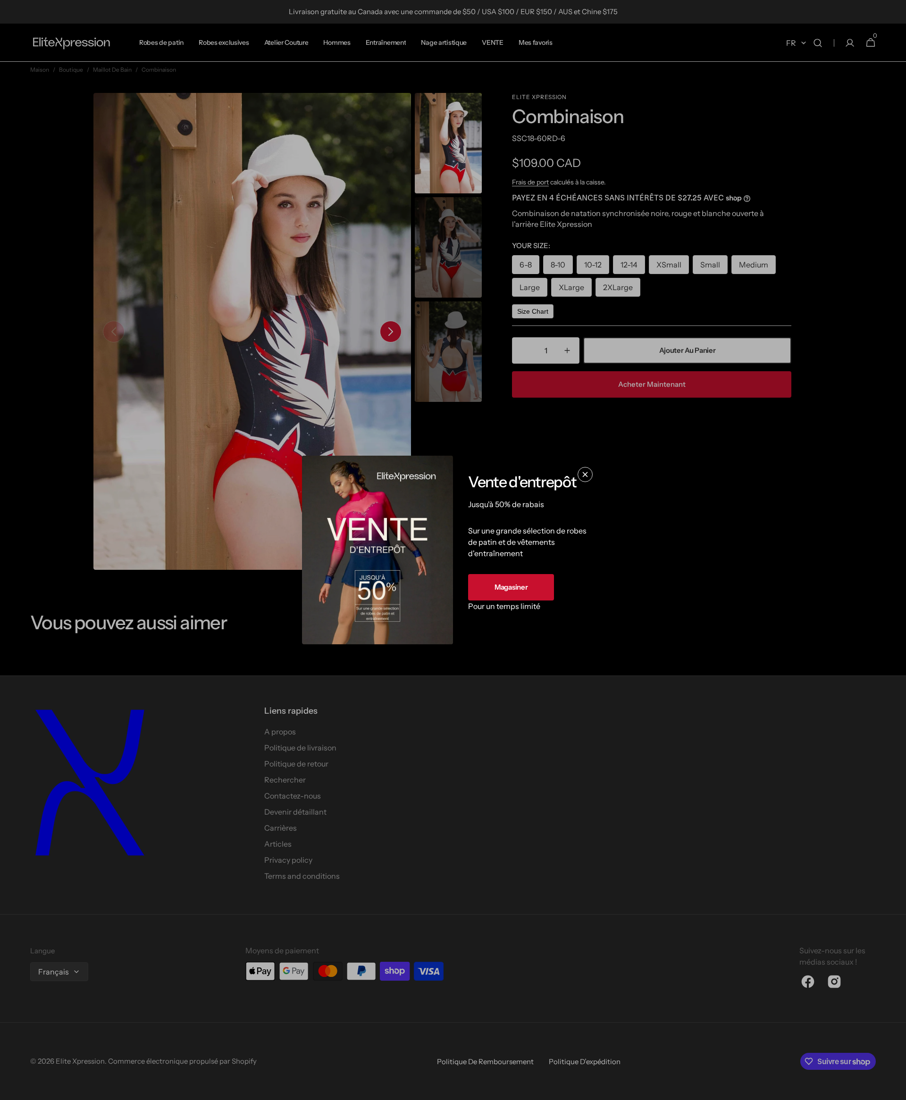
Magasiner (511, 587)
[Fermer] (585, 474)
